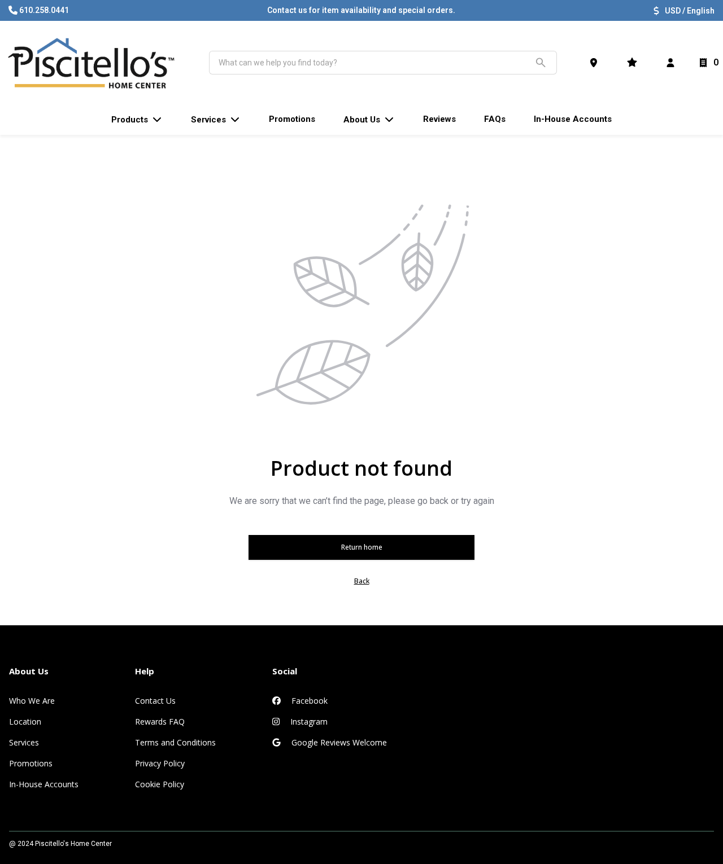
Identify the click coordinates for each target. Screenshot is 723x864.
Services (24, 742)
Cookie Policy (159, 784)
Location (25, 721)
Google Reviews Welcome (338, 742)
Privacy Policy (160, 763)
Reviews (439, 119)
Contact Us (155, 700)
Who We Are (32, 700)
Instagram (308, 721)
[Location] (596, 62)
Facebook (308, 700)
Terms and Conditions (175, 742)
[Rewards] (634, 62)
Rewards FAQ (160, 721)
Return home (361, 547)
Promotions (31, 763)
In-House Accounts (44, 784)
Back (361, 581)
